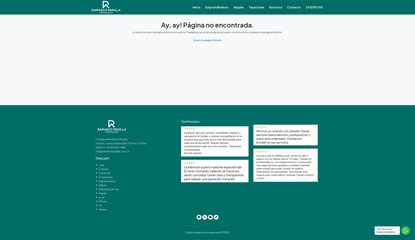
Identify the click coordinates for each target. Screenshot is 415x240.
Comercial (104, 173)
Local (102, 197)
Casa (101, 165)
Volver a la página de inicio (207, 40)
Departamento (107, 181)
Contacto (294, 7)
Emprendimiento (217, 7)
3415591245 (314, 7)
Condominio (106, 177)
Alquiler (238, 7)
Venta (196, 7)
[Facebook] (199, 217)
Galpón (103, 193)
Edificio (103, 185)
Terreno (103, 209)
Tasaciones (256, 7)
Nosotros (275, 7)
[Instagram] (204, 217)
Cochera (103, 169)
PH (100, 205)
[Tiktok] (216, 217)
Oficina (102, 201)
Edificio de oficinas (109, 189)
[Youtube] (210, 217)
